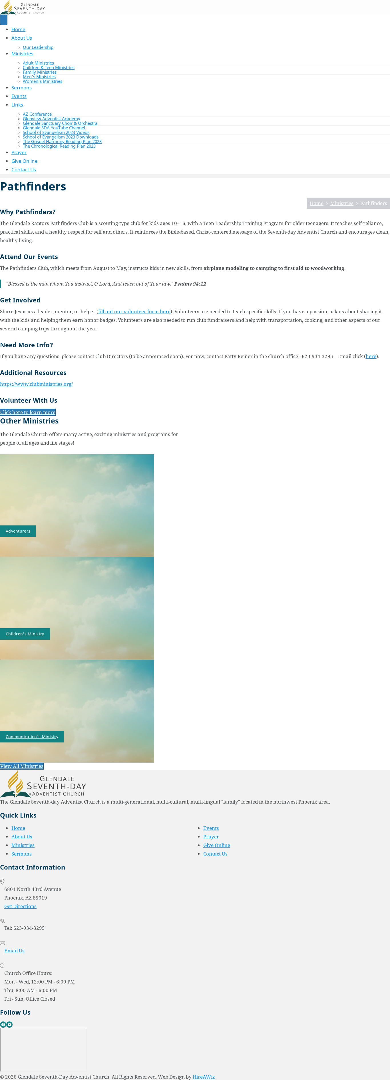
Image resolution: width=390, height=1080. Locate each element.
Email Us (14, 950)
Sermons (21, 87)
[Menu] (3, 20)
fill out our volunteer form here (134, 311)
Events (19, 96)
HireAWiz (204, 1076)
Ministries (22, 53)
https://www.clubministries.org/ (36, 384)
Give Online (24, 161)
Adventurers (18, 531)
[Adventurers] (77, 505)
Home (18, 29)
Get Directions (20, 906)
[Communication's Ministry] (77, 711)
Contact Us (23, 169)
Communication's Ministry (32, 736)
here (371, 356)
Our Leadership (38, 47)
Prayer (19, 152)
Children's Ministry (25, 634)
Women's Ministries (42, 81)
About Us (21, 38)
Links (17, 104)
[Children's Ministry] (77, 608)
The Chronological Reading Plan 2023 (59, 146)
